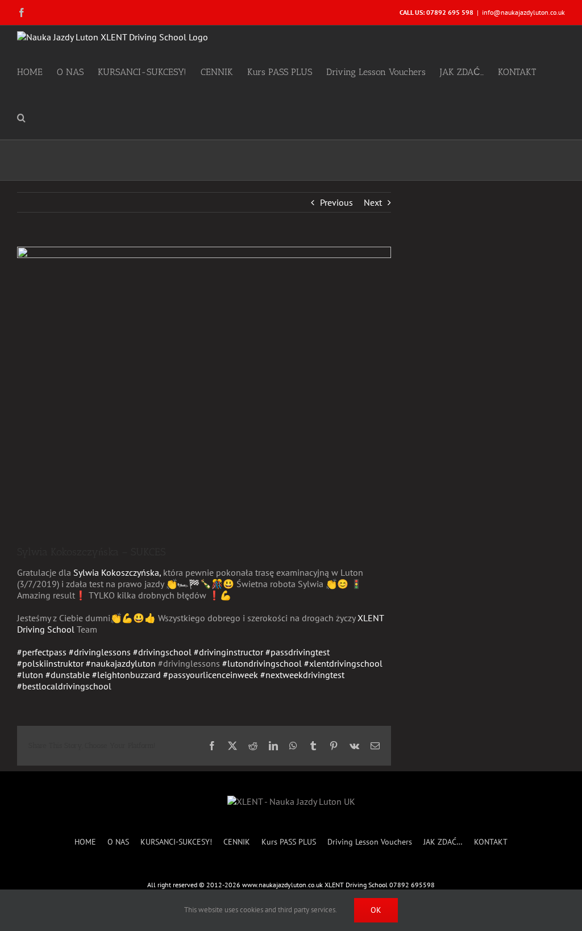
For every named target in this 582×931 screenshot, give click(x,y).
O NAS (118, 842)
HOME (85, 842)
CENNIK (236, 842)
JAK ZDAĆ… (443, 842)
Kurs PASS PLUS (288, 842)
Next (373, 202)
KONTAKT (491, 842)
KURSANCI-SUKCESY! (176, 842)
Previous (336, 202)
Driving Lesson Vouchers (369, 842)
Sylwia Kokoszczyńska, (118, 572)
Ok (376, 910)
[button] (21, 116)
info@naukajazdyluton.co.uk (523, 12)
